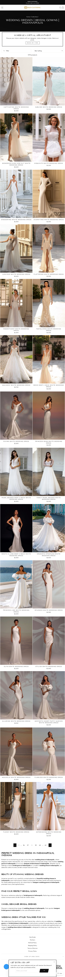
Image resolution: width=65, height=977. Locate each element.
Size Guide (32, 937)
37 (28, 845)
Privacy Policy (32, 951)
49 (45, 845)
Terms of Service (32, 948)
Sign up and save (32, 956)
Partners (32, 940)
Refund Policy (32, 942)
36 (24, 845)
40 (40, 845)
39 (36, 845)
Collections (34, 17)
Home (28, 17)
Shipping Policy (32, 945)
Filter (7, 51)
